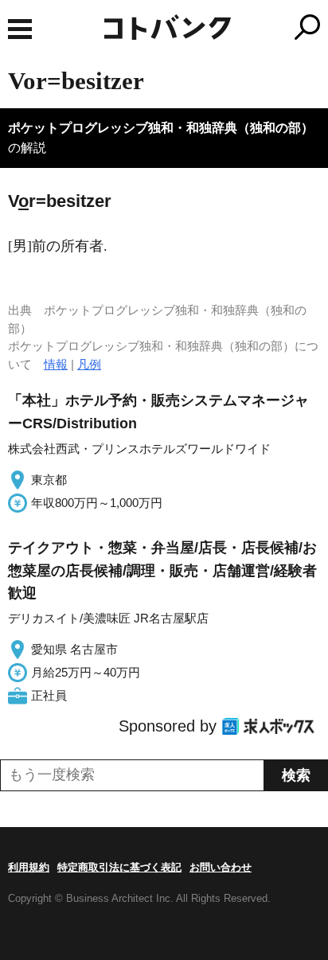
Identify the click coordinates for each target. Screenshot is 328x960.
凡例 (89, 364)
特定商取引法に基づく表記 (119, 867)
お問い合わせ (220, 867)
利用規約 (28, 867)
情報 (56, 364)
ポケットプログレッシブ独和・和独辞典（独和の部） (161, 128)
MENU (20, 29)
